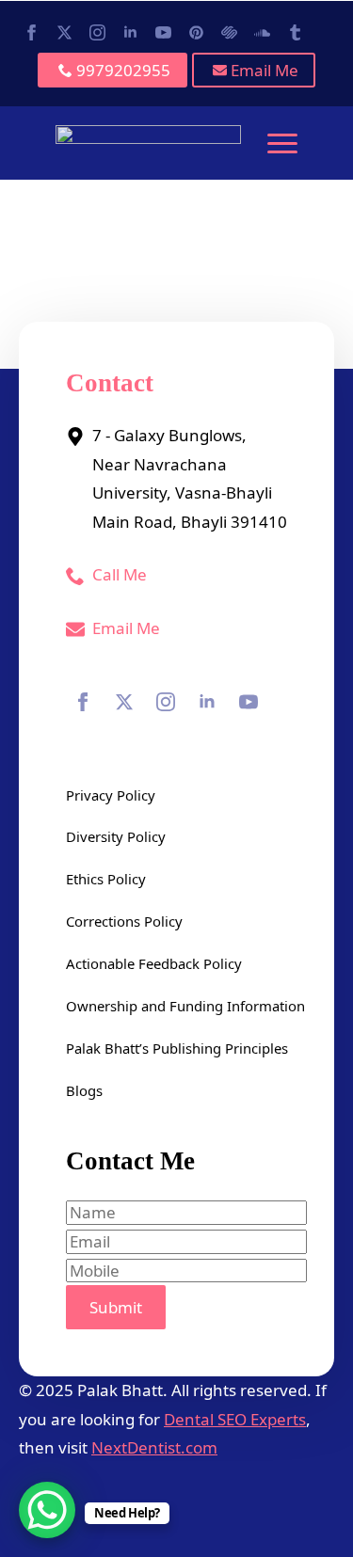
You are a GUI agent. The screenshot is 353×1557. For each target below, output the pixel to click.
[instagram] (97, 32)
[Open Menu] (282, 143)
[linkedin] (130, 32)
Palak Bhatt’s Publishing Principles (176, 1048)
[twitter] (64, 32)
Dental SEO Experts (235, 1419)
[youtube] (163, 32)
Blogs (84, 1090)
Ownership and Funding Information (176, 1005)
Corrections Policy (124, 921)
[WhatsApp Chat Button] (47, 1510)
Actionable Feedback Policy (154, 963)
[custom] (196, 32)
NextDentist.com (154, 1447)
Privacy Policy (110, 795)
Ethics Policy (106, 878)
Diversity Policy (116, 836)
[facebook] (31, 32)
